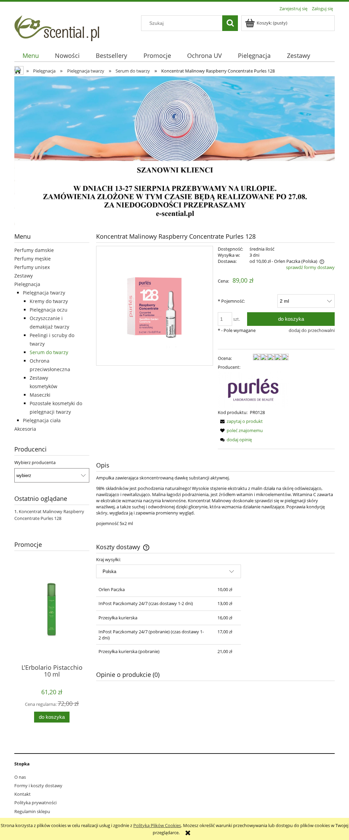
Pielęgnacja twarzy (44, 292)
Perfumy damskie (34, 250)
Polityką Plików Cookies (157, 825)
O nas (20, 777)
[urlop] (174, 151)
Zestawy (23, 275)
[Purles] (253, 389)
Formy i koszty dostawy (38, 785)
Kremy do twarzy (49, 301)
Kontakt (22, 794)
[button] (240, 421)
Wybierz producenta (35, 462)
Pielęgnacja (27, 284)
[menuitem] (30, 56)
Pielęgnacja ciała (42, 420)
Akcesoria (25, 429)
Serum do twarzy (49, 352)
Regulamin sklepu (32, 811)
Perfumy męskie (32, 258)
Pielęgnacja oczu (48, 309)
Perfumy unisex (32, 267)
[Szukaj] (230, 23)
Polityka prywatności (35, 802)
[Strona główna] (56, 27)
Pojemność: (231, 301)
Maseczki (40, 395)
